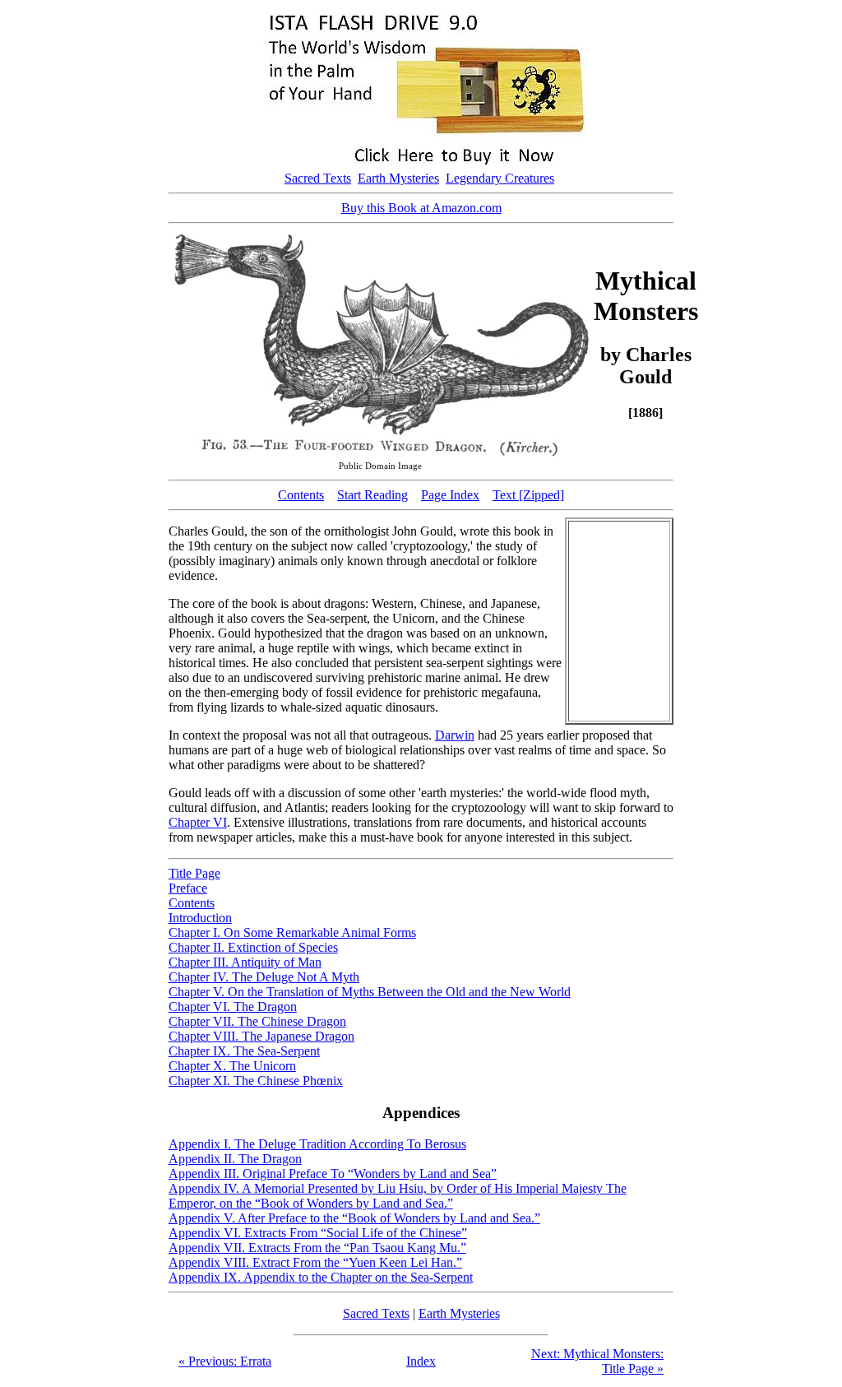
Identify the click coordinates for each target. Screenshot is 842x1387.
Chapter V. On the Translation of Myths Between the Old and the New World (370, 992)
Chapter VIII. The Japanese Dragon (261, 1036)
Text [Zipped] (528, 495)
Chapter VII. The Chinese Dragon (257, 1021)
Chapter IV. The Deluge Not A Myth (264, 977)
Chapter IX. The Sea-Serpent (244, 1051)
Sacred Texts (318, 178)
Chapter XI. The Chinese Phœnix (256, 1081)
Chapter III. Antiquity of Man (245, 962)
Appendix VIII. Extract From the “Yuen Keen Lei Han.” (315, 1262)
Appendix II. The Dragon (235, 1159)
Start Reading (372, 495)
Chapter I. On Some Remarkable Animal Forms (292, 932)
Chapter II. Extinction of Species (253, 947)
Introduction (200, 918)
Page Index (450, 495)
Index (421, 1361)
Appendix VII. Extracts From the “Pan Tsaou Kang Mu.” (317, 1248)
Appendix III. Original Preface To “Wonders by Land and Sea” (333, 1174)
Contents (301, 495)
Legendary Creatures (500, 178)
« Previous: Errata (224, 1361)
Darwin (454, 735)
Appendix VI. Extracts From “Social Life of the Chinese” (318, 1233)
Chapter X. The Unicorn (232, 1066)
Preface (188, 888)
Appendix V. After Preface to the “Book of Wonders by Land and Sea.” (354, 1218)
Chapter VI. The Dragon (233, 1007)
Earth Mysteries (398, 178)
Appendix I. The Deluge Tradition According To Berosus (317, 1144)
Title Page (194, 873)
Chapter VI (198, 822)
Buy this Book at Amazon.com (421, 208)
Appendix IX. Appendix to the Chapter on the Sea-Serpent (321, 1277)
